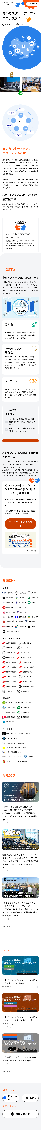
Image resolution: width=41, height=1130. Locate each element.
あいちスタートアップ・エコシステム (8, 3)
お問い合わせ (33, 3)
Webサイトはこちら (30, 551)
